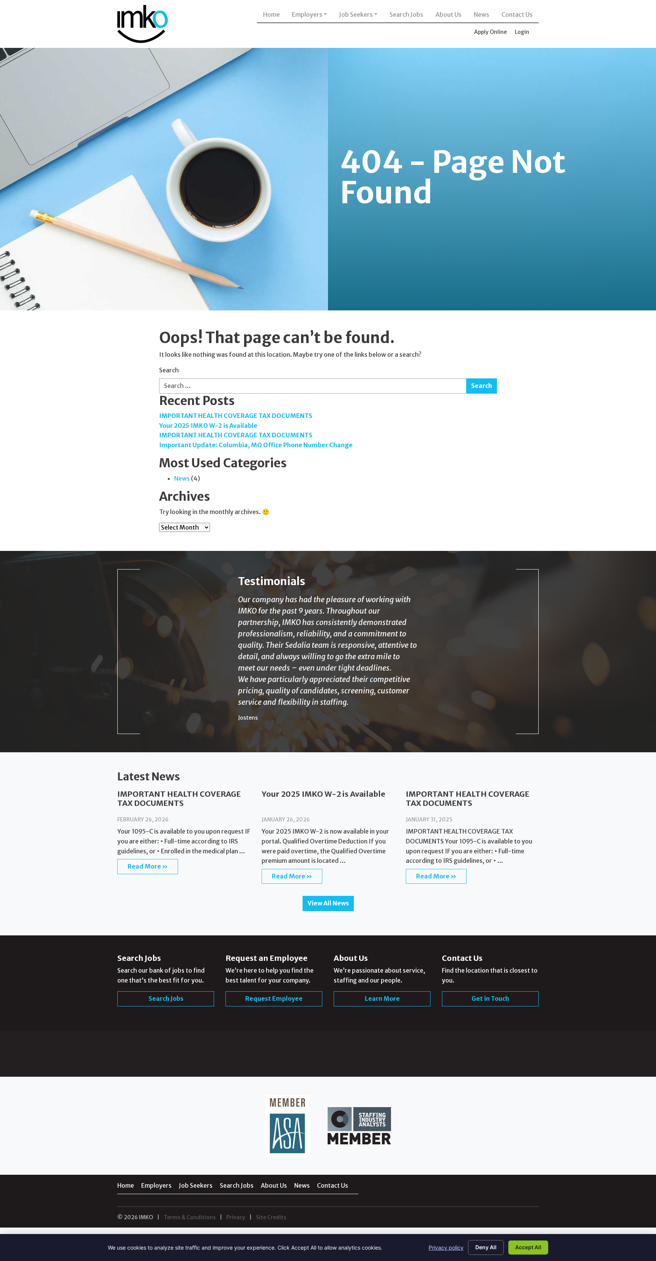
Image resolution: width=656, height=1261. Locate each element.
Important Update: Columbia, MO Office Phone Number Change (256, 445)
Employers (307, 14)
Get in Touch (490, 1102)
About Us (448, 14)
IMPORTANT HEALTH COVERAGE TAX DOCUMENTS (235, 415)
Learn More (382, 1102)
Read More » (148, 970)
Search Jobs (406, 14)
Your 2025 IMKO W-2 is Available (208, 425)
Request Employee (274, 1102)
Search (169, 370)
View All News (328, 1007)
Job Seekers (356, 14)
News (481, 14)
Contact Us (517, 14)
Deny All (486, 1247)
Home (271, 14)
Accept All (528, 1247)
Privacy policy (446, 1247)
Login (522, 31)
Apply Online (490, 31)
